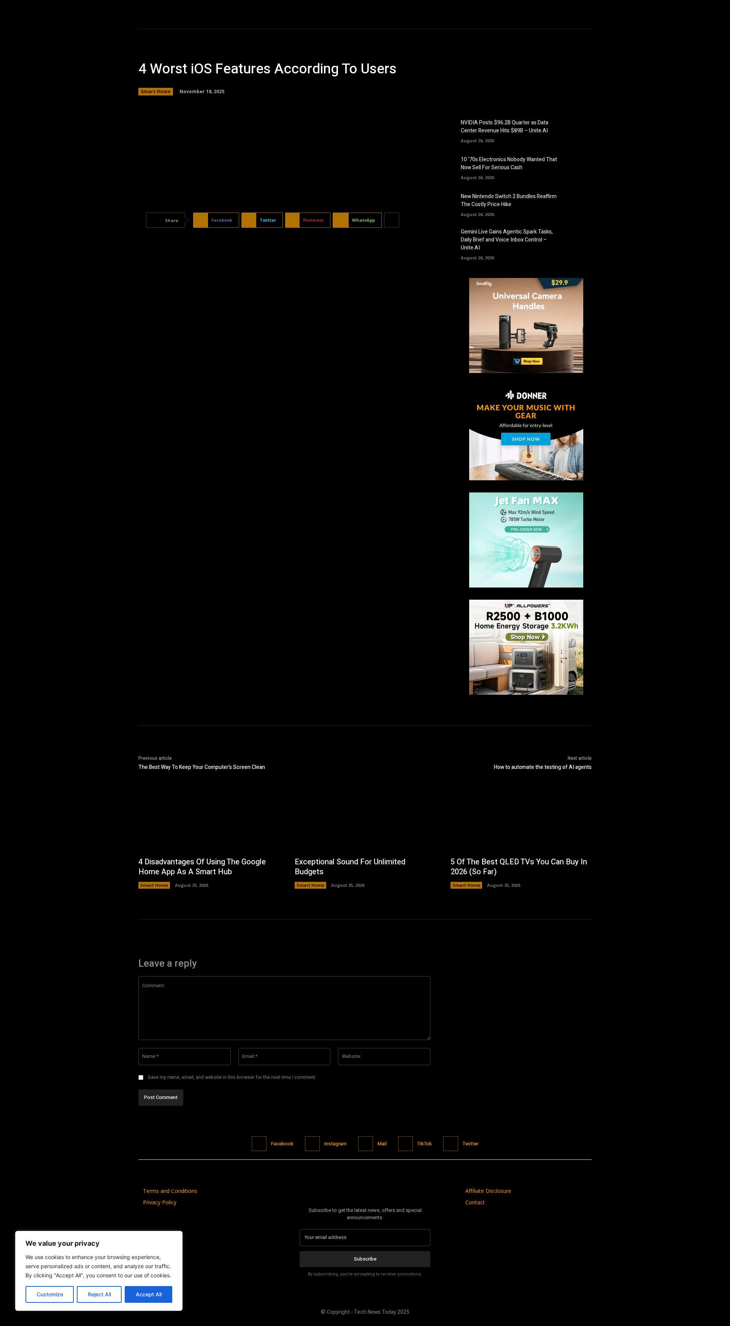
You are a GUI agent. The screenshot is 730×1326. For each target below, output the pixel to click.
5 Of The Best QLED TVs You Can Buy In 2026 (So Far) (519, 866)
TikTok (424, 1143)
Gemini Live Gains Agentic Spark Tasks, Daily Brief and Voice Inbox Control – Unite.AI (507, 240)
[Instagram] (312, 1143)
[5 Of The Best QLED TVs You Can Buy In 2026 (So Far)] (521, 820)
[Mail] (365, 1143)
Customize (49, 1294)
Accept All (149, 1294)
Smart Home (156, 91)
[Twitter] (450, 1143)
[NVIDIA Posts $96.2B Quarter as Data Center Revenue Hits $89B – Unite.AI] (578, 130)
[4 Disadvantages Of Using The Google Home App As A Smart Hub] (208, 820)
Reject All (99, 1294)
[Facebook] (259, 1143)
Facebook (282, 1143)
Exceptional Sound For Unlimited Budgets (350, 866)
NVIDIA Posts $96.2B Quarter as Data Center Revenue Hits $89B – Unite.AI (504, 127)
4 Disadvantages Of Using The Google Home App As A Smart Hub (202, 866)
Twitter (470, 1143)
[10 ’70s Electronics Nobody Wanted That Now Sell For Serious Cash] (578, 167)
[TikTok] (405, 1143)
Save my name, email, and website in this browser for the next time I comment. (232, 1077)
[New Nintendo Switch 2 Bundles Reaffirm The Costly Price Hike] (578, 204)
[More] (391, 220)
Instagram (335, 1143)
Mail (382, 1143)
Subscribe (365, 1258)
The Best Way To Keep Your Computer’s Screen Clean (201, 767)
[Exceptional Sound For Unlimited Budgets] (365, 820)
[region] (98, 1271)
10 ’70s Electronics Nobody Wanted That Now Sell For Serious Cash (509, 164)
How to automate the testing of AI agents (543, 767)
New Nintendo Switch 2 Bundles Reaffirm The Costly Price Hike (509, 200)
